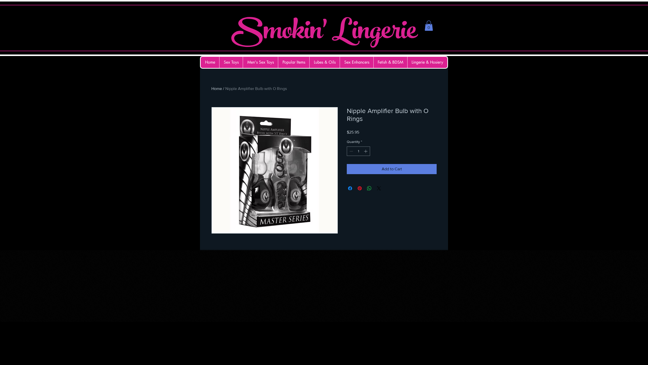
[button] (428, 26)
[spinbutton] (358, 151)
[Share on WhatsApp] (369, 188)
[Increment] (366, 151)
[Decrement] (351, 151)
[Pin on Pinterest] (360, 188)
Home (216, 88)
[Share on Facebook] (350, 188)
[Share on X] (379, 188)
